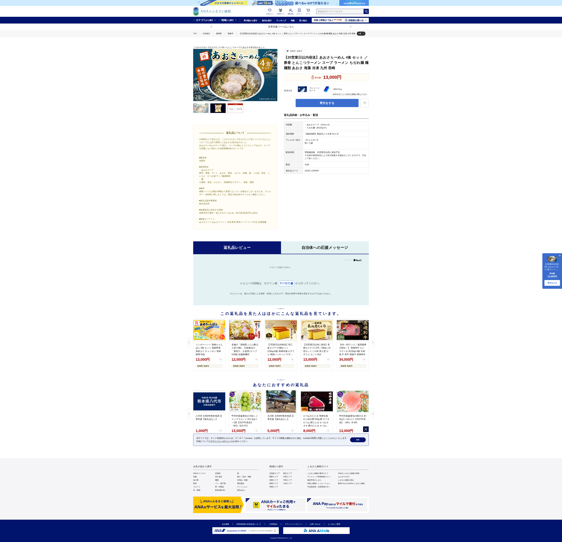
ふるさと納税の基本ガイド (317, 473)
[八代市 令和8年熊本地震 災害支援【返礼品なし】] (209, 401)
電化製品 (240, 483)
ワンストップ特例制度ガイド (318, 477)
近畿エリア (273, 480)
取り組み (303, 20)
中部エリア (287, 477)
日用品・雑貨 (242, 480)
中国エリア (287, 480)
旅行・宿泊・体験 (244, 477)
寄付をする (327, 103)
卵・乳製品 (219, 487)
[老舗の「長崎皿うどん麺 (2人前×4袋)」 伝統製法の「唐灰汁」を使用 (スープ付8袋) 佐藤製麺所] (245, 330)
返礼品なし (241, 490)
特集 (293, 20)
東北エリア (287, 473)
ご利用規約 (273, 524)
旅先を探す (267, 20)
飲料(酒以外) (220, 490)
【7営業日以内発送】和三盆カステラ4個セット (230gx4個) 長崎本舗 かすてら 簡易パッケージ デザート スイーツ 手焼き (281, 351)
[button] (211, 27)
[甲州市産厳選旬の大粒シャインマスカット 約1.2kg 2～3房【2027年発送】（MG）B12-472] (245, 401)
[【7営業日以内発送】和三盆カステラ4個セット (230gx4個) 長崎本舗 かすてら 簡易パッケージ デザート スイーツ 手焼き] (281, 330)
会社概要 (225, 524)
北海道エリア (274, 473)
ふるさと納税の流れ (346, 480)
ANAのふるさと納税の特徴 (348, 473)
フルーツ (196, 487)
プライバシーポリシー (293, 524)
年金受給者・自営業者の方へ (318, 487)
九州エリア (287, 483)
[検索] (366, 11)
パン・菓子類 (220, 483)
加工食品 (218, 477)
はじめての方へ (344, 477)
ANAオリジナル (199, 473)
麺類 (217, 480)
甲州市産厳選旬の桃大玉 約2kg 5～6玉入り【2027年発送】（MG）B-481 (352, 419)
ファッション (242, 487)
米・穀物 (196, 490)
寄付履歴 (285, 283)
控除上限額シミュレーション (318, 483)
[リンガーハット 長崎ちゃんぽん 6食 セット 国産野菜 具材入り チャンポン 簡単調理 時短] (209, 330)
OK (358, 440)
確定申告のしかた (314, 480)
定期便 (217, 473)
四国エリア (273, 483)
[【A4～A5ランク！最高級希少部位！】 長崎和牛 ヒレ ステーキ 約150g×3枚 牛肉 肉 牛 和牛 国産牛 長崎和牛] (353, 330)
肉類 (195, 477)
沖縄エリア (273, 487)
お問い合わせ (315, 524)
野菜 (195, 483)
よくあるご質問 (334, 524)
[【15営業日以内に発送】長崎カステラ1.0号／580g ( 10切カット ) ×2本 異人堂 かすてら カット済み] (317, 330)
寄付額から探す (250, 20)
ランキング (281, 20)
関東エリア (273, 477)
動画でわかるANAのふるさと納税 (351, 483)
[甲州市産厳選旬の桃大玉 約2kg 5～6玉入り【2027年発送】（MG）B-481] (353, 401)
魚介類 (195, 480)
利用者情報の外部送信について (249, 524)
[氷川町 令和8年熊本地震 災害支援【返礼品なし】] (281, 401)
